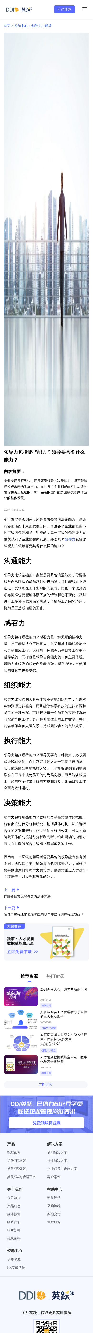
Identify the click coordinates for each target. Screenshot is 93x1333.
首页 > (9, 26)
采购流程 (54, 1206)
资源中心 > (22, 26)
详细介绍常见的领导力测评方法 (27, 896)
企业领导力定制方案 (62, 1169)
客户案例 (54, 1177)
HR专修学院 (16, 1267)
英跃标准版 (16, 1161)
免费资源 (14, 1259)
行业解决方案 (57, 1161)
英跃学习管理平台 (21, 1177)
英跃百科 (14, 1238)
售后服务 (54, 1222)
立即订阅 (45, 1084)
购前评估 (54, 1198)
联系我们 (14, 1222)
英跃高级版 (16, 1169)
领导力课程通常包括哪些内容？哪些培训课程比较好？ (44, 914)
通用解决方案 (57, 1153)
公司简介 (14, 1198)
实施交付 (54, 1214)
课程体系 (14, 1153)
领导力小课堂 (41, 26)
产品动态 (14, 1206)
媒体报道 (14, 1214)
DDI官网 (13, 1230)
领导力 (70, 539)
